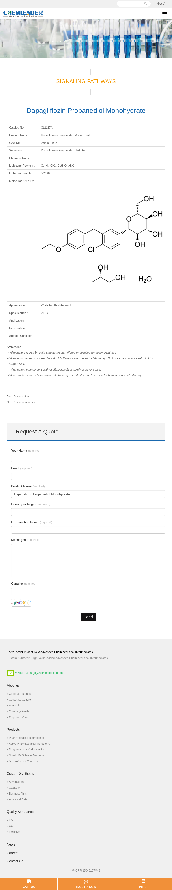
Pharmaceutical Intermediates (27, 737)
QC (11, 826)
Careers (13, 853)
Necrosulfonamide (21, 402)
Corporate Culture (20, 699)
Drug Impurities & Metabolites (27, 749)
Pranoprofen (18, 396)
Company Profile (19, 711)
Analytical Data (18, 799)
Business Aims (18, 793)
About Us (14, 705)
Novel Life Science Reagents (26, 755)
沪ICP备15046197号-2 (86, 870)
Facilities (14, 831)
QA (11, 820)
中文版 (161, 3)
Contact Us (15, 861)
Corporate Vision (19, 717)
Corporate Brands (20, 693)
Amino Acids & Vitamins (23, 761)
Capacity (14, 787)
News (11, 844)
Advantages (16, 781)
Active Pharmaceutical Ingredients (29, 743)
